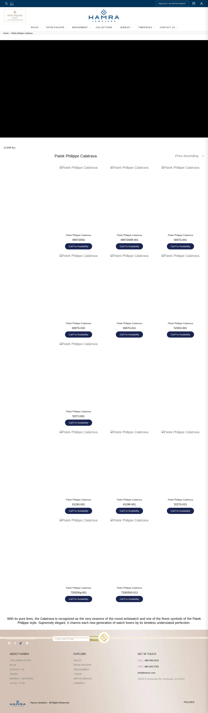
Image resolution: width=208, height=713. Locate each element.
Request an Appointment (172, 4)
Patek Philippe (82, 665)
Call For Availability (78, 246)
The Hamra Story (20, 660)
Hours (14, 674)
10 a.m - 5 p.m (17, 683)
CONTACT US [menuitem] (167, 27)
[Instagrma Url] (9, 643)
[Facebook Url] (15, 643)
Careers (79, 683)
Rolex (77, 660)
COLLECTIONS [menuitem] (104, 27)
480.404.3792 (151, 666)
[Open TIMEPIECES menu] (155, 27)
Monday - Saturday (21, 678)
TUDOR (78, 674)
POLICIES (189, 702)
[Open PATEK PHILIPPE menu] (67, 27)
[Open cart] (193, 3)
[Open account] (201, 3)
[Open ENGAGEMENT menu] (91, 27)
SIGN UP (98, 638)
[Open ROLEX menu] (41, 27)
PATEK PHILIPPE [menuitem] (55, 27)
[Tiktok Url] (21, 643)
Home (6, 33)
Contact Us (17, 669)
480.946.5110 (152, 660)
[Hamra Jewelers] (104, 15)
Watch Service (83, 678)
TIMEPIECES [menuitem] (145, 27)
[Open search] (6, 3)
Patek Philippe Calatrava (78, 235)
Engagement (82, 669)
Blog (13, 665)
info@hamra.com (146, 672)
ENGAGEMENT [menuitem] (80, 27)
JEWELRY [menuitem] (125, 27)
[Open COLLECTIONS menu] (115, 27)
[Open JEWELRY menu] (133, 27)
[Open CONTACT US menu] (178, 27)
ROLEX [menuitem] (35, 27)
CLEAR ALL (10, 147)
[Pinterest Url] (27, 643)
